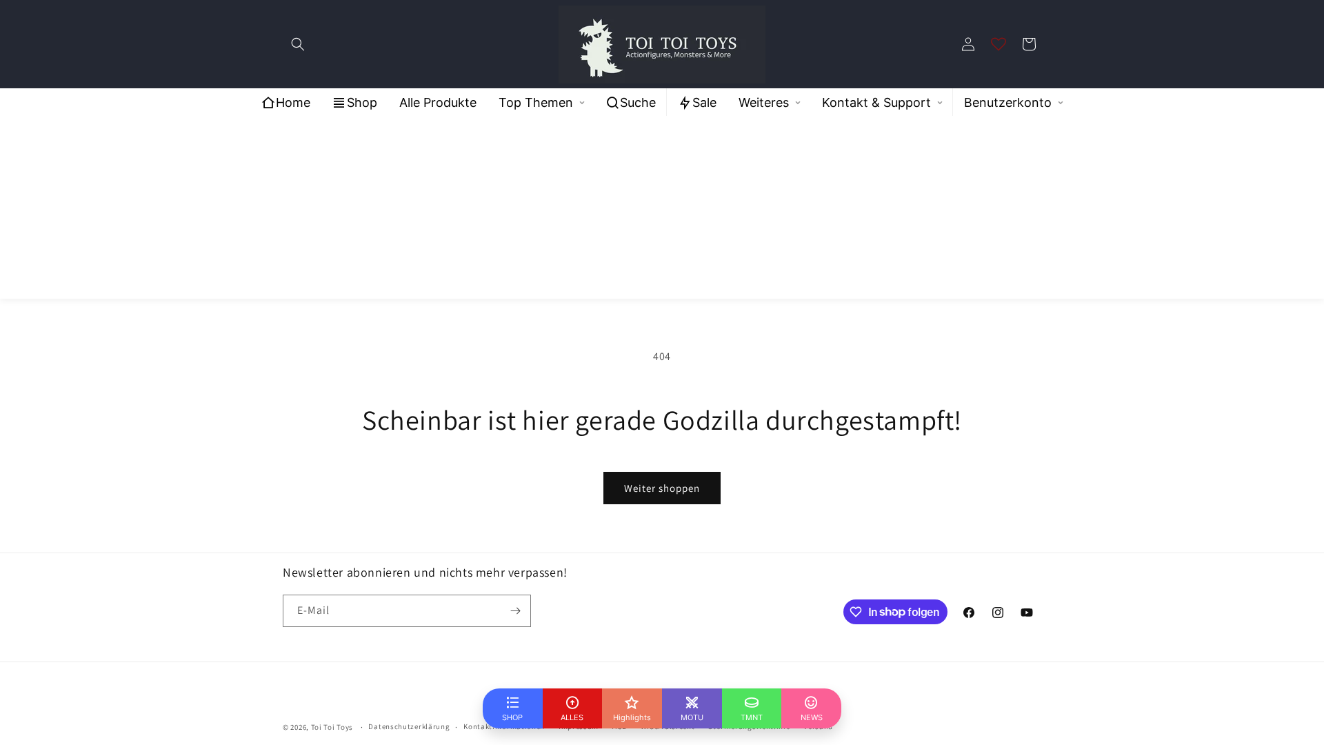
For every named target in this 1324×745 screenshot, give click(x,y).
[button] (298, 44)
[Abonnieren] (515, 611)
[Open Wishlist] (998, 44)
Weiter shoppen (662, 488)
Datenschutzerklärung (409, 726)
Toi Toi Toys (332, 727)
